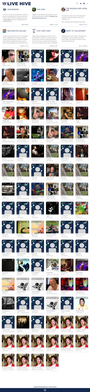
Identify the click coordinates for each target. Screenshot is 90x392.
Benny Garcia (35, 120)
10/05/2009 (78, 69)
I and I (62, 312)
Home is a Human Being (66, 103)
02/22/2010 (4, 50)
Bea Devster (64, 272)
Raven (62, 65)
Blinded (4, 312)
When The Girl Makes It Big (23, 141)
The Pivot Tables (51, 101)
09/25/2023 (19, 126)
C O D (33, 215)
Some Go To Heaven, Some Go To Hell (55, 350)
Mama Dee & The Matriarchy (68, 139)
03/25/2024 (19, 50)
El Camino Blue (50, 369)
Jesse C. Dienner (21, 139)
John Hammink (21, 82)
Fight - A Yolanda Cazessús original (25, 312)
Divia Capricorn (6, 253)
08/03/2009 (19, 316)
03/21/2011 (63, 88)
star (81, 3)
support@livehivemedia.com (41, 386)
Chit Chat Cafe (44, 31)
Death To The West (51, 329)
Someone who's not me (7, 84)
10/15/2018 (34, 316)
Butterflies (19, 274)
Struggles (63, 293)
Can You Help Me (6, 103)
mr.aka (77, 120)
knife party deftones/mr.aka (8, 141)
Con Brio (34, 139)
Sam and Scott (6, 329)
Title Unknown (35, 65)
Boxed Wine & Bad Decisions (23, 198)
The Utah (41, 9)
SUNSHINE (50, 272)
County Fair (64, 84)
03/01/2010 (4, 126)
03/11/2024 (63, 50)
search (77, 3)
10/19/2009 (78, 335)
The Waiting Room (80, 331)
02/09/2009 (19, 88)
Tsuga (3, 196)
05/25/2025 (78, 259)
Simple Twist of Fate (36, 103)
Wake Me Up (35, 141)
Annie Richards (80, 310)
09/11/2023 (78, 126)
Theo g (19, 196)
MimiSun (19, 329)
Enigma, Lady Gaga (21, 65)
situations (78, 122)
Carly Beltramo (6, 215)
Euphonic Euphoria (6, 65)
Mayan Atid (34, 234)
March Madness (64, 217)
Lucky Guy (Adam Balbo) (8, 160)
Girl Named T (50, 63)
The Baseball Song (80, 84)
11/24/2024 (63, 259)
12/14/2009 (34, 354)
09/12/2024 (48, 297)
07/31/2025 (19, 278)
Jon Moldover (79, 158)
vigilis (48, 215)
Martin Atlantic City (80, 234)
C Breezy (49, 158)
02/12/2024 (48, 69)
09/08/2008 (63, 69)
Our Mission (13, 9)
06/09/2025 (78, 297)
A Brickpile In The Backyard (67, 331)
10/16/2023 (34, 107)
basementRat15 (21, 291)
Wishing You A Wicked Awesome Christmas (41, 369)
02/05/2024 (78, 50)
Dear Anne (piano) (51, 331)
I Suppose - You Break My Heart (54, 274)
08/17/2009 (19, 335)
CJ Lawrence (64, 215)
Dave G (4, 158)
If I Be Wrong (20, 122)
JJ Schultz (5, 82)
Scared (4, 274)
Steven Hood (79, 63)
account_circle (84, 3)
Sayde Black (20, 272)
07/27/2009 (78, 316)
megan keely (5, 120)
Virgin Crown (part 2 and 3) (38, 350)
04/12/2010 (48, 259)
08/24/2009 (34, 335)
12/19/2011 (19, 69)
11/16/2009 (4, 354)
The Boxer (34, 179)
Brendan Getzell (36, 158)
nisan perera (79, 101)
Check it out (54, 24)
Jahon (48, 253)
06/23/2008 (48, 316)
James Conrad (50, 177)
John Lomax (7, 19)
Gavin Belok (64, 63)
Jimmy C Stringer (65, 310)
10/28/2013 (4, 145)
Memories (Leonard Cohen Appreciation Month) (28, 369)
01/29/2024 (4, 88)
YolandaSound (21, 310)
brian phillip (64, 120)
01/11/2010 (4, 69)
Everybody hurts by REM (52, 122)
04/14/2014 (4, 316)
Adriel (3, 63)
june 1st (78, 103)
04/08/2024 (19, 297)
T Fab (18, 215)
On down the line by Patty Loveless (10, 331)
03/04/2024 (34, 50)
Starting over (49, 141)
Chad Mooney (5, 310)
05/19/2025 (63, 297)
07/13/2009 (78, 88)
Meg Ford (34, 63)
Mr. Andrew (49, 120)
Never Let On (64, 122)
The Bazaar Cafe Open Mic (76, 9)
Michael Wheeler (21, 253)
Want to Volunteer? (76, 31)
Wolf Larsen (20, 120)
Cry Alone (4, 293)
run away (49, 312)
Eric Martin (34, 82)
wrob (77, 215)
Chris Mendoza (50, 82)
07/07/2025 (34, 297)
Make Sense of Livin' (80, 293)
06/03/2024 (4, 278)
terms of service (52, 386)
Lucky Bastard (20, 350)
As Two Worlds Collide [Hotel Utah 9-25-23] (71, 141)
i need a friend (35, 293)
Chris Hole (34, 101)
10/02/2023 (34, 69)
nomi (18, 101)
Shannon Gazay (65, 101)
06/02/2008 (19, 259)
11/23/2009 (19, 354)
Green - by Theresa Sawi (52, 65)
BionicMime (20, 234)
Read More (25, 24)
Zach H (63, 234)
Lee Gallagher (64, 82)
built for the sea (20, 103)
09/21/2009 (48, 335)
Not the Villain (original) (52, 103)
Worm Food (78, 350)
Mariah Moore (35, 329)
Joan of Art (5, 234)
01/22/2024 (34, 88)
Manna (63, 253)
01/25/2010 (78, 107)
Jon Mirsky (70, 63)
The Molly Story (35, 122)
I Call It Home (35, 198)
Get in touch (83, 46)
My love (63, 274)
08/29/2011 (63, 107)
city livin (19, 293)
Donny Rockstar (21, 63)
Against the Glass (21, 84)
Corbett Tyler (35, 310)
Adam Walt (5, 272)
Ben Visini (34, 253)
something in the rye (7, 122)
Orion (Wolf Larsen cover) (67, 350)
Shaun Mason (79, 82)
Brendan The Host (51, 234)
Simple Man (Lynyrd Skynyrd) (38, 84)
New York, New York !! (81, 141)
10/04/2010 (4, 107)
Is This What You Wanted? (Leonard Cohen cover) (13, 369)
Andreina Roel (65, 291)
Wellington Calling (16, 31)
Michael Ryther (65, 158)
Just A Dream (20, 331)
